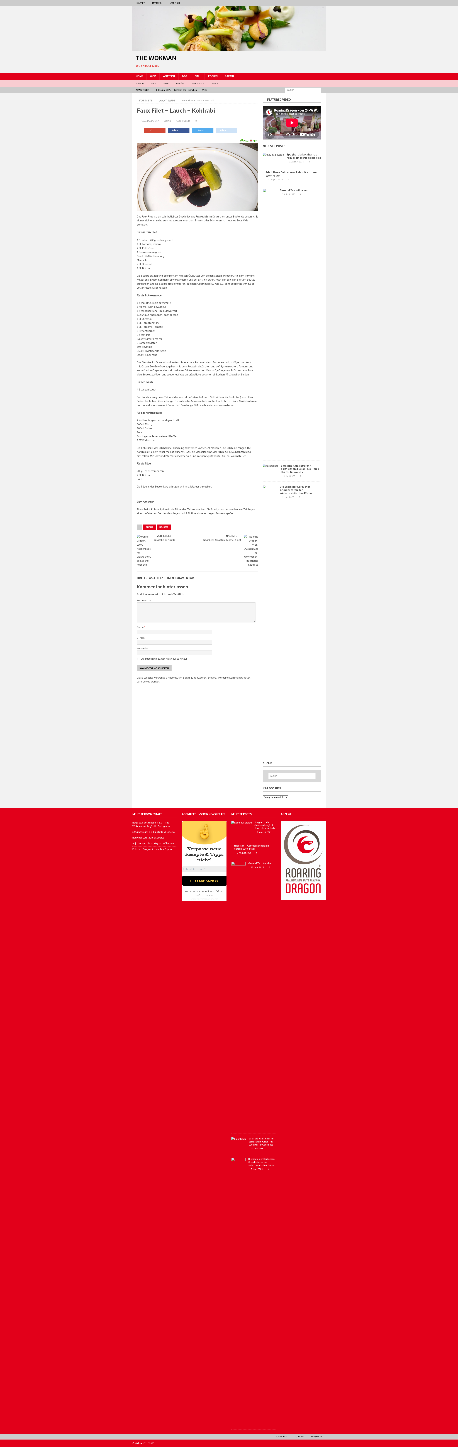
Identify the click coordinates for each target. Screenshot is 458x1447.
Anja (134, 843)
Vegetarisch (197, 83)
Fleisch (140, 83)
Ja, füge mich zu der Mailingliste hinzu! (163, 658)
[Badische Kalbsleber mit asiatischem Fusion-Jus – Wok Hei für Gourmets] (270, 466)
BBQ (184, 76)
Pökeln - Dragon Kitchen (146, 849)
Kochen (213, 76)
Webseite (142, 648)
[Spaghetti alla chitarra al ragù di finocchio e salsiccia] (273, 155)
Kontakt (140, 3)
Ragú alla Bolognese (158, 826)
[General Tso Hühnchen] (270, 323)
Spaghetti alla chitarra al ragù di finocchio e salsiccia (304, 156)
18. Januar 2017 (150, 121)
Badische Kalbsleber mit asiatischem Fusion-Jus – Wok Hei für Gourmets (300, 469)
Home (139, 76)
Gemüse (180, 83)
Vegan (214, 83)
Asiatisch (169, 76)
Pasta (166, 83)
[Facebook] (308, 3)
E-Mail (140, 637)
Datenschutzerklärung (204, 898)
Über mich (175, 3)
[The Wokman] (229, 48)
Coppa (168, 849)
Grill (198, 76)
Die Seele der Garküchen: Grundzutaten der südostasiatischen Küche (296, 490)
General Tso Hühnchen (294, 190)
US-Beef (163, 527)
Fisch (153, 83)
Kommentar (144, 600)
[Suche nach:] (303, 89)
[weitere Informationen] (242, 130)
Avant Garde (183, 121)
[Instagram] (315, 3)
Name (140, 627)
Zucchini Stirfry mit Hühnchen (158, 843)
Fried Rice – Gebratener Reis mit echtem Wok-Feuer (291, 174)
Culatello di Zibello (164, 832)
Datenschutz (281, 1437)
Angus (149, 527)
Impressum (157, 3)
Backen (229, 76)
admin (167, 121)
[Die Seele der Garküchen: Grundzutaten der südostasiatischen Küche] (270, 619)
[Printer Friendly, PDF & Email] (248, 140)
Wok (153, 76)
